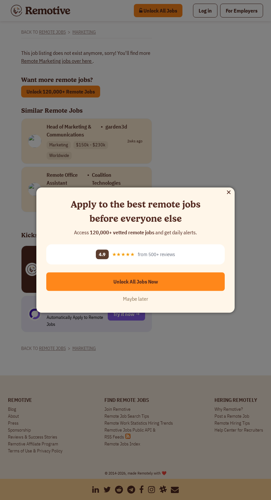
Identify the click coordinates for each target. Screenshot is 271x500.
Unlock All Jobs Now (135, 281)
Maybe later (135, 298)
